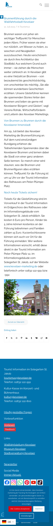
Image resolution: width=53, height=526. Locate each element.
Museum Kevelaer (15, 448)
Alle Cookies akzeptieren (20, 509)
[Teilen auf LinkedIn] (26, 338)
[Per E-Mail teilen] (46, 338)
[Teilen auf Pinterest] (21, 338)
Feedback (10, 429)
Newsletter (10, 464)
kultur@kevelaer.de (15, 396)
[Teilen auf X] (11, 338)
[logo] (22, 5)
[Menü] (45, 5)
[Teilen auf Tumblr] (31, 338)
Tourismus (25, 27)
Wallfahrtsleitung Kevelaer (20, 444)
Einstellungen (26, 516)
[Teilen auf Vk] (36, 338)
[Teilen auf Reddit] (41, 338)
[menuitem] (39, 5)
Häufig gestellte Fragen (18, 412)
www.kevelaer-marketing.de (20, 266)
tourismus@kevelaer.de (18, 377)
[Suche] (39, 5)
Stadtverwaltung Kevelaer (19, 453)
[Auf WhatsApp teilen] (16, 338)
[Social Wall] (3, 514)
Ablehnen (39, 509)
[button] (1, 17)
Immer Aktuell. (12, 474)
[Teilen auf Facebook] (6, 338)
